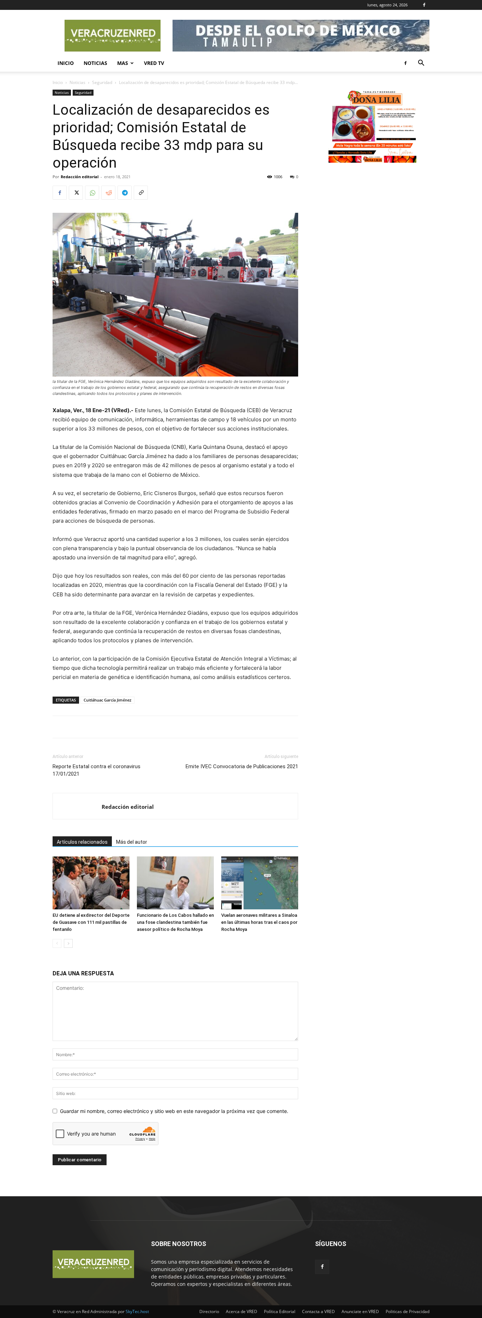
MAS (122, 63)
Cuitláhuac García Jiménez (107, 700)
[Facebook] (424, 5)
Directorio (209, 1311)
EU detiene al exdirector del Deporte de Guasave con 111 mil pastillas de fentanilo (91, 922)
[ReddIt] (108, 193)
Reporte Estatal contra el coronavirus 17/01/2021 (96, 770)
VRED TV (154, 63)
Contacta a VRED (318, 1311)
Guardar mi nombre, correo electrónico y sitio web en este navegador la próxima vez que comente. (174, 1111)
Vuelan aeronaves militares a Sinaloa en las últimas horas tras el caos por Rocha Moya (259, 922)
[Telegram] (125, 193)
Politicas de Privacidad (407, 1311)
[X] (76, 193)
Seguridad (102, 82)
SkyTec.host (137, 1311)
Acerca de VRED (241, 1311)
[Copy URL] (141, 193)
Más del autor (131, 842)
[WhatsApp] (92, 193)
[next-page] (68, 943)
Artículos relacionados (82, 842)
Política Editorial (279, 1311)
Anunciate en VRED (360, 1311)
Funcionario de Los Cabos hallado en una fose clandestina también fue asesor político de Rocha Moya (175, 922)
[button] (420, 63)
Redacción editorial (79, 176)
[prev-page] (57, 943)
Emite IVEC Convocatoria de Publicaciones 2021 (242, 766)
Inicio (66, 63)
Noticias (95, 63)
